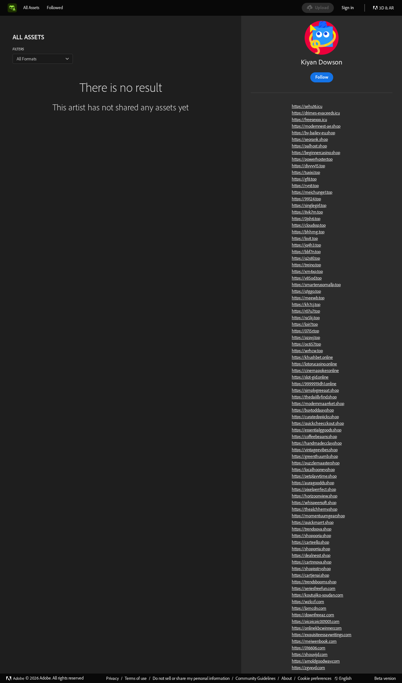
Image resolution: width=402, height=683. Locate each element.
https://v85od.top (307, 278)
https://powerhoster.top (312, 159)
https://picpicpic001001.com (316, 621)
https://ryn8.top (305, 185)
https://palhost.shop (309, 146)
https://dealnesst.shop (311, 555)
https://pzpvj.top (306, 337)
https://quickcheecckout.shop (318, 423)
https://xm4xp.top (307, 271)
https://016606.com (308, 648)
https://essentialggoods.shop (316, 430)
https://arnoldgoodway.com (316, 661)
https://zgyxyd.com (308, 667)
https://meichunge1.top (312, 192)
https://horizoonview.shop (314, 496)
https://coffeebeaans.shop (314, 436)
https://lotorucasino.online (314, 364)
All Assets (31, 7)
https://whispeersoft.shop (314, 502)
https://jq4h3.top (306, 245)
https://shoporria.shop (311, 549)
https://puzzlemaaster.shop (316, 463)
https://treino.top (306, 265)
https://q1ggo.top (306, 291)
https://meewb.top (308, 298)
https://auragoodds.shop (313, 483)
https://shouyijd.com (310, 654)
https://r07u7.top (306, 311)
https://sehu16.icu (307, 106)
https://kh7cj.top (306, 304)
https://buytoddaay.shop (313, 410)
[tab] (31, 7)
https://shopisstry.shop (311, 568)
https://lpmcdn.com (309, 608)
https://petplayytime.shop (314, 476)
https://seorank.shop (310, 139)
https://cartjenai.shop (310, 575)
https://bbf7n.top (306, 251)
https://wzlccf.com (308, 601)
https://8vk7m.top (307, 212)
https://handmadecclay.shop (317, 443)
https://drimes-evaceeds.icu (316, 113)
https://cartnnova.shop (311, 562)
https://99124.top (306, 199)
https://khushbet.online (312, 357)
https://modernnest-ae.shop (316, 126)
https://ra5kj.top (306, 317)
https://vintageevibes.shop (315, 450)
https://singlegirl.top (309, 205)
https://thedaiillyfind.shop (314, 397)
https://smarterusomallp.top (316, 284)
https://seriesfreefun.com (313, 588)
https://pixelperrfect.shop (314, 489)
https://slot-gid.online (310, 377)
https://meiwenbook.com (314, 641)
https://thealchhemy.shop (314, 509)
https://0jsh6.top (306, 218)
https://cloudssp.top (309, 225)
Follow (321, 77)
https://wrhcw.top (307, 350)
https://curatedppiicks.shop (315, 416)
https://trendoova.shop (311, 529)
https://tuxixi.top (306, 172)
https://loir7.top (305, 324)
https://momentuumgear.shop (318, 516)
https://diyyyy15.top (308, 166)
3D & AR (386, 8)
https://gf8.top (304, 179)
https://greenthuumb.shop (315, 456)
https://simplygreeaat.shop (315, 390)
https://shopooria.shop (311, 535)
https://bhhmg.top (308, 232)
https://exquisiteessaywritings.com (321, 634)
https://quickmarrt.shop (313, 522)
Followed (55, 7)
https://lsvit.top (305, 238)
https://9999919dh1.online (314, 383)
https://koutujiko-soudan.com (317, 595)
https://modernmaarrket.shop (318, 403)
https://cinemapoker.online (315, 370)
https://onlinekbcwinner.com (317, 628)
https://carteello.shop (310, 542)
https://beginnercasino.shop (316, 152)
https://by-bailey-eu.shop (313, 133)
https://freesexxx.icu (309, 119)
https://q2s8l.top (306, 258)
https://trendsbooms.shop (314, 582)
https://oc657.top (306, 344)
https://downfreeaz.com (313, 615)
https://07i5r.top (305, 331)
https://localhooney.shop (313, 469)
